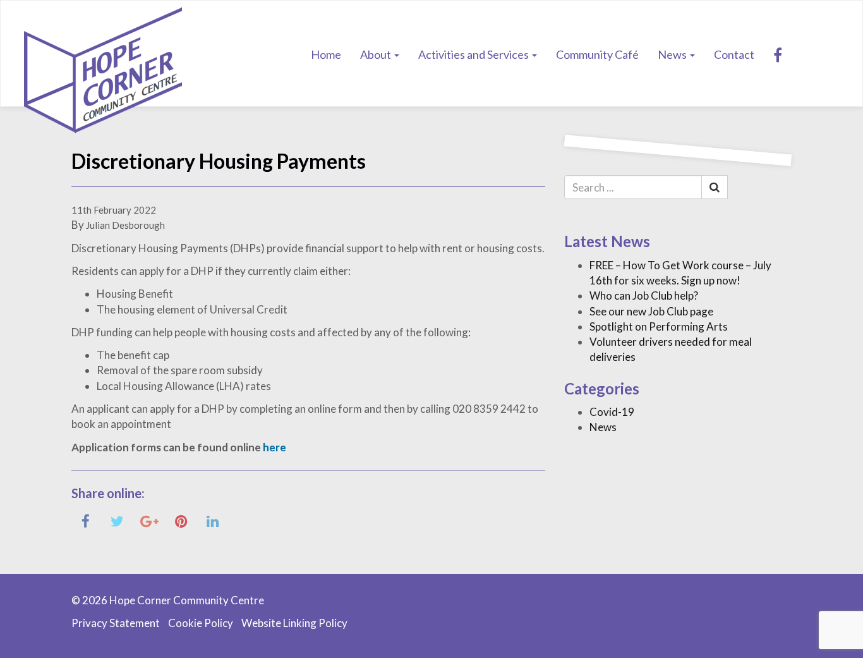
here (274, 447)
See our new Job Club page (651, 311)
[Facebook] (778, 54)
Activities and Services (474, 54)
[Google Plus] (149, 520)
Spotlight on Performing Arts (658, 326)
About (376, 54)
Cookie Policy (200, 623)
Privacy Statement (115, 623)
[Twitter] (117, 520)
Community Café (597, 54)
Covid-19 (611, 411)
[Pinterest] (181, 520)
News (673, 54)
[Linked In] (212, 520)
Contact (734, 54)
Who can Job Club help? (643, 295)
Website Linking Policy (294, 623)
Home (326, 54)
